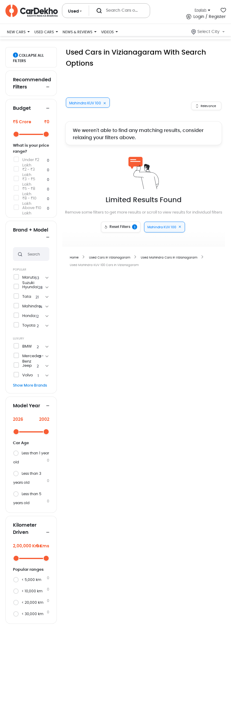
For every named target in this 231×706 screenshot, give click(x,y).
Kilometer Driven (24, 529)
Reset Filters (122, 227)
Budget (22, 108)
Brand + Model (30, 230)
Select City (208, 32)
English (200, 10)
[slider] (16, 134)
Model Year (26, 405)
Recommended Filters (31, 83)
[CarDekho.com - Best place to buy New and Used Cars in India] (31, 10)
